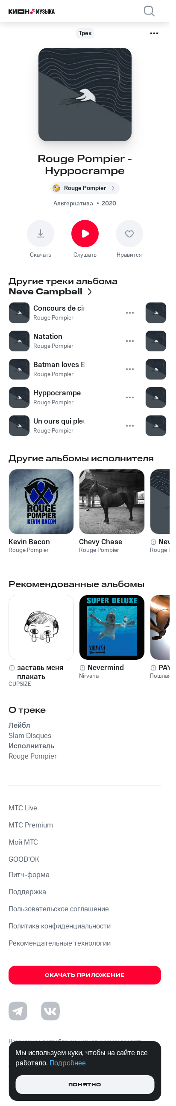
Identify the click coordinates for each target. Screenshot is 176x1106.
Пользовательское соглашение (59, 909)
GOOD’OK (24, 859)
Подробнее (68, 1063)
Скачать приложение (85, 975)
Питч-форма (29, 875)
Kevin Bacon (29, 542)
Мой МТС (23, 842)
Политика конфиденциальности (60, 926)
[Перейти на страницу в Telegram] (18, 1011)
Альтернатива (73, 203)
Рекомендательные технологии (60, 943)
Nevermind (106, 668)
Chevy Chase (100, 542)
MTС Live (23, 808)
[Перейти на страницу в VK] (50, 1011)
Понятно (84, 1084)
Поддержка (27, 892)
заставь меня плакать (40, 672)
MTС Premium (31, 825)
